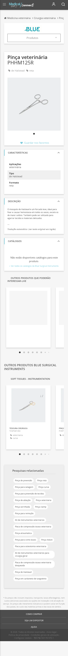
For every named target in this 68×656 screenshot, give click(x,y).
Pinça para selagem (24, 487)
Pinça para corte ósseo (25, 539)
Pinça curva (43, 487)
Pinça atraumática (23, 533)
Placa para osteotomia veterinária (30, 546)
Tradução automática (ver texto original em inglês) (31, 229)
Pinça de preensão (23, 480)
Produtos (32, 38)
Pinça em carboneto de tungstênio (30, 578)
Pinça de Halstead (23, 572)
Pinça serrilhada (22, 506)
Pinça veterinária (43, 500)
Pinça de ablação (23, 500)
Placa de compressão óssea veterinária (33, 526)
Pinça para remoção (24, 513)
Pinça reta (42, 480)
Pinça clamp (40, 506)
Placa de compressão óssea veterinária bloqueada (33, 564)
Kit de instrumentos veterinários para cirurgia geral (32, 554)
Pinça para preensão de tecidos (29, 493)
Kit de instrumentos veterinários (29, 520)
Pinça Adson (46, 539)
